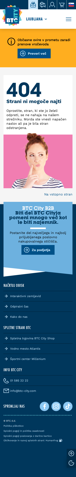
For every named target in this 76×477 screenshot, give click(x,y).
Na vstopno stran (58, 194)
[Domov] (12, 15)
